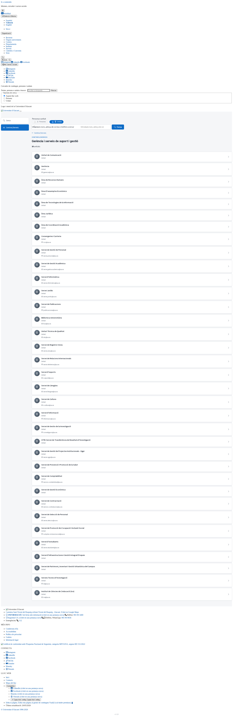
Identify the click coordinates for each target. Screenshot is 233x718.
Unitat (8, 101)
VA (9, 16)
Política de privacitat (13, 634)
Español (9, 20)
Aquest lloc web (12, 96)
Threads (27, 697)
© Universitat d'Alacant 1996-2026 (14, 710)
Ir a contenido (6, 2)
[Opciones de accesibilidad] (2, 10)
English (9, 25)
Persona (9, 98)
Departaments (11, 44)
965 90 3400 (78, 615)
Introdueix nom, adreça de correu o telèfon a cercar (53, 127)
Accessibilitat (11, 632)
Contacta (9, 680)
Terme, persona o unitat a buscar (13, 90)
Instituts (9, 46)
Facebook (28, 691)
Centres (9, 42)
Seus (7, 53)
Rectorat (9, 38)
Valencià (9, 23)
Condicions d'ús (12, 629)
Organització (6, 33)
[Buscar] (2, 57)
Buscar (53, 90)
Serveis (8, 49)
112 (20, 620)
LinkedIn (28, 688)
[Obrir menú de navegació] (20, 111)
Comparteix (11, 686)
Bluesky (25, 694)
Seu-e (8, 29)
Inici (7, 677)
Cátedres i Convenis (13, 51)
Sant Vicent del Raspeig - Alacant (42, 612)
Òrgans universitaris (13, 40)
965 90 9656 (66, 618)
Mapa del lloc (11, 683)
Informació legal (12, 640)
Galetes (9, 637)
